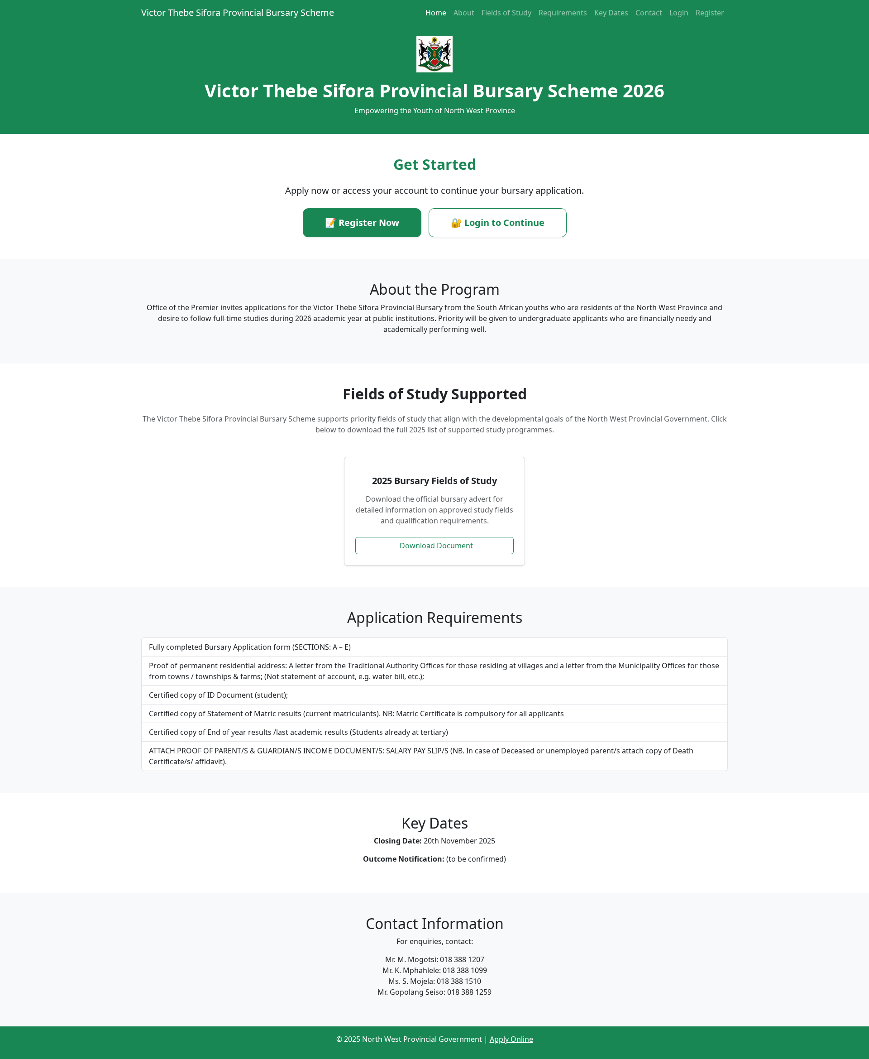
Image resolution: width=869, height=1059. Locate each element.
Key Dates (611, 13)
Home (435, 13)
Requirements (563, 13)
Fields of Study (506, 13)
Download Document (436, 546)
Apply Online (511, 1039)
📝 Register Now (362, 222)
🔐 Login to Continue (497, 222)
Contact (648, 13)
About (464, 13)
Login (678, 13)
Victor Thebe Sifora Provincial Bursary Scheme (237, 12)
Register (710, 13)
